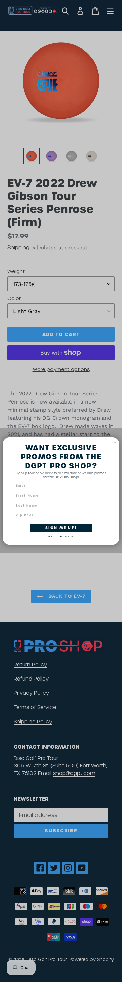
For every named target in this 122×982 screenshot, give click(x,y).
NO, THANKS (61, 535)
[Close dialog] (115, 441)
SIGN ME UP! (61, 527)
